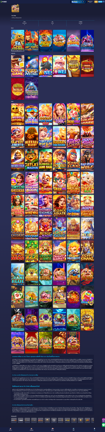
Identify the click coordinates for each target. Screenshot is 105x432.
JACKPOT (90, 2)
